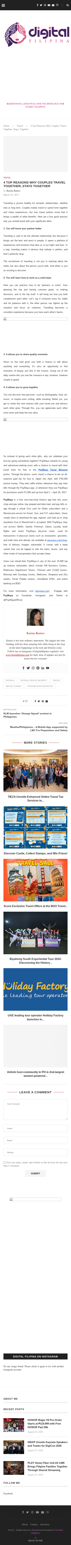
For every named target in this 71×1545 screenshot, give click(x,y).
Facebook (8, 1493)
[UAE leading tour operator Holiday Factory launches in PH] (35, 989)
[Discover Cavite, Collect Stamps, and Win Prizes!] (35, 827)
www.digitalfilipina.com (17, 654)
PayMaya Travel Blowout (34, 680)
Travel (20, 126)
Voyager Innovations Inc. (40, 686)
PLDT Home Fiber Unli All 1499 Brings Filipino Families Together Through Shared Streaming (47, 1466)
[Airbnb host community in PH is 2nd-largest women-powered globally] (35, 1046)
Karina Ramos (13, 190)
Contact (34, 1524)
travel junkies (13, 686)
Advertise (44, 1524)
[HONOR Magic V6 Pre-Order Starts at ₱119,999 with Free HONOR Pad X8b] (13, 1425)
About (25, 1524)
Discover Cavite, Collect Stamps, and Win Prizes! (35, 853)
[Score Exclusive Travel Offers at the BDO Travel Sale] (35, 880)
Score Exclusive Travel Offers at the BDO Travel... (36, 906)
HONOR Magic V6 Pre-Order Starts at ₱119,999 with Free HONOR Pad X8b (45, 1424)
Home (6, 126)
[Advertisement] (35, 75)
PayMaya (10, 680)
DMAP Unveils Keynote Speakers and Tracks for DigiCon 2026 (48, 1444)
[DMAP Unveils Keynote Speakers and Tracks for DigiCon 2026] (13, 1447)
